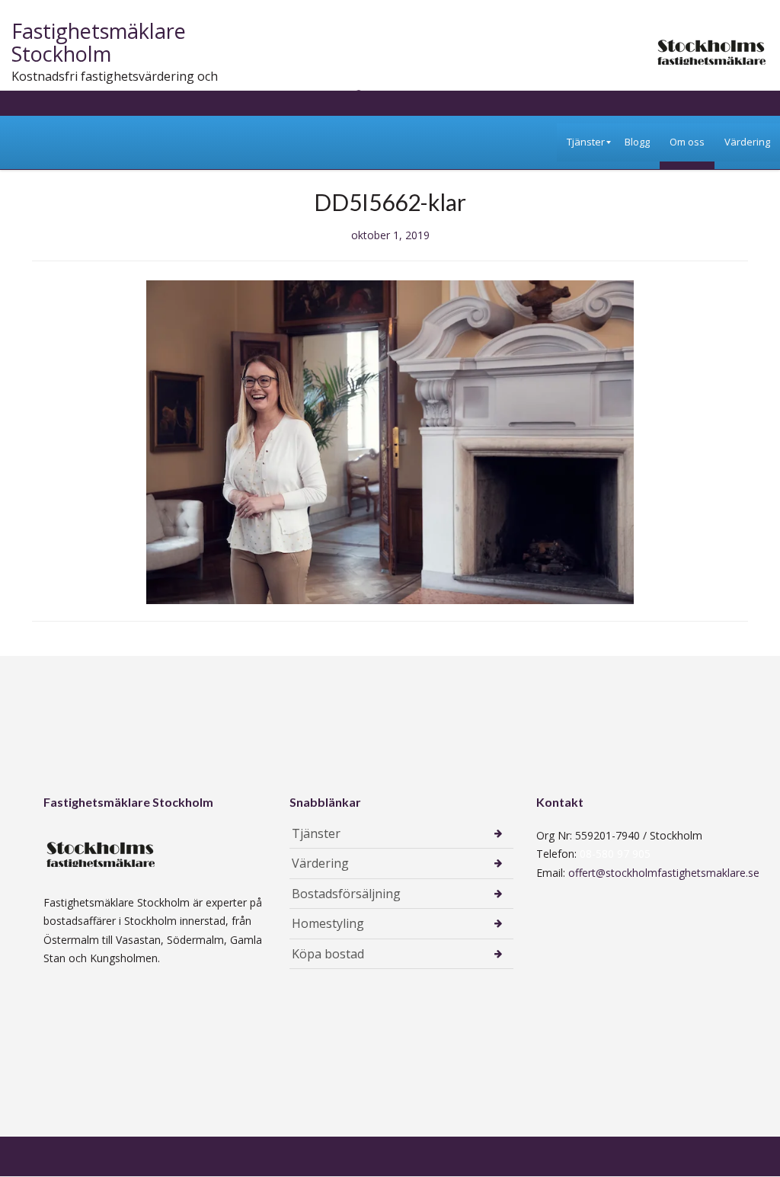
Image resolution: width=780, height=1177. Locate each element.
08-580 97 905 (615, 853)
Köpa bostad (328, 953)
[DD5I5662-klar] (390, 440)
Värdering (320, 863)
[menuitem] (586, 142)
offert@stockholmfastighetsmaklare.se (663, 872)
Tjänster (316, 833)
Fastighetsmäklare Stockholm (98, 42)
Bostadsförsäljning (346, 893)
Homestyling (328, 923)
